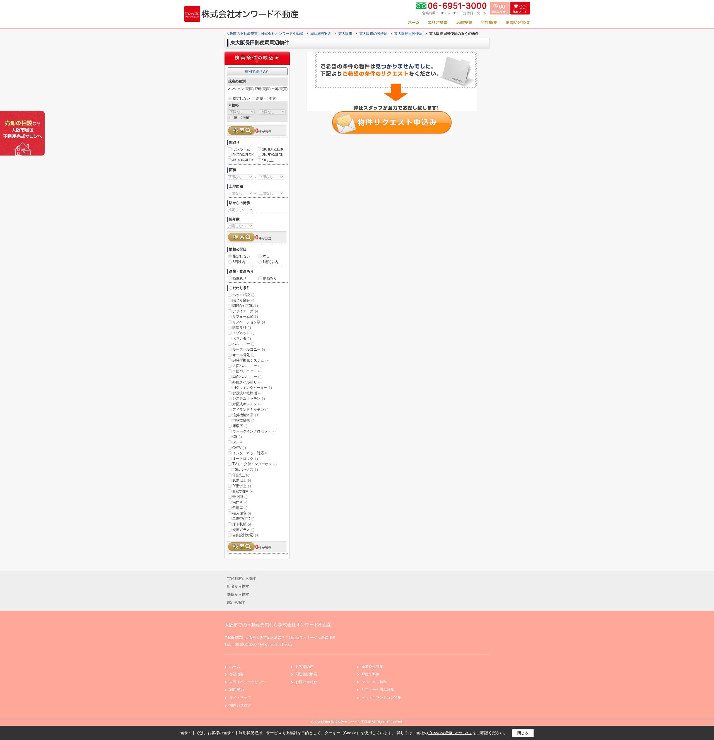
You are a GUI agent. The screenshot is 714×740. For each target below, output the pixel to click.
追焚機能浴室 (245, 415)
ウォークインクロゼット (254, 431)
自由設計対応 (245, 535)
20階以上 (241, 486)
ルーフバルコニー (248, 349)
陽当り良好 (243, 300)
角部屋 (239, 508)
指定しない (241, 98)
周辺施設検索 (306, 674)
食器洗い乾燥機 (246, 393)
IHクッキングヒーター (252, 387)
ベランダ (241, 338)
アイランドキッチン (250, 409)
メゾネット (243, 333)
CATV (239, 448)
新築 (259, 98)
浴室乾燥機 (243, 420)
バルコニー (243, 344)
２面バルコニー (246, 366)
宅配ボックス (245, 469)
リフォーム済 (245, 316)
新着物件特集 (372, 666)
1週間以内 (270, 262)
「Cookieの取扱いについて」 (450, 733)
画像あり (239, 278)
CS (237, 437)
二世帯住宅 (243, 518)
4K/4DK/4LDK (243, 160)
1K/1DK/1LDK (273, 149)
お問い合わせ (306, 682)
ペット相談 (243, 295)
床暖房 (239, 426)
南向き (239, 502)
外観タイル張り (246, 382)
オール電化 (243, 355)
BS (237, 442)
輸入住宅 (241, 513)
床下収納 (241, 524)
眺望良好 (241, 328)
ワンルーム (241, 149)
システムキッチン (248, 398)
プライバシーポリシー (247, 682)
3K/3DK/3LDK (273, 155)
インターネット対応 (250, 453)
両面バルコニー (246, 377)
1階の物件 (242, 491)
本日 (265, 256)
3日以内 (239, 262)
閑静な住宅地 (245, 306)
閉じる (522, 733)
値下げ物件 (242, 117)
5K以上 (267, 160)
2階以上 (240, 475)
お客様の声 (304, 666)
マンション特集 (374, 682)
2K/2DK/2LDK (243, 155)
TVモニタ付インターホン (254, 464)
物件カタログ (240, 705)
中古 (272, 98)
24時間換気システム (250, 360)
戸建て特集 (370, 674)
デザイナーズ (245, 311)
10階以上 (241, 480)
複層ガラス (243, 530)
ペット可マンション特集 (381, 697)
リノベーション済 (248, 322)
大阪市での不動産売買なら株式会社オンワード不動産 (278, 624)
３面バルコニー (246, 371)
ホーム (234, 666)
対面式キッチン (246, 404)
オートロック (245, 459)
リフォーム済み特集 (377, 690)
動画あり (270, 278)
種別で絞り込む (257, 71)
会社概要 (236, 674)
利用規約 (236, 690)
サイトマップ (240, 697)
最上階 (239, 497)
